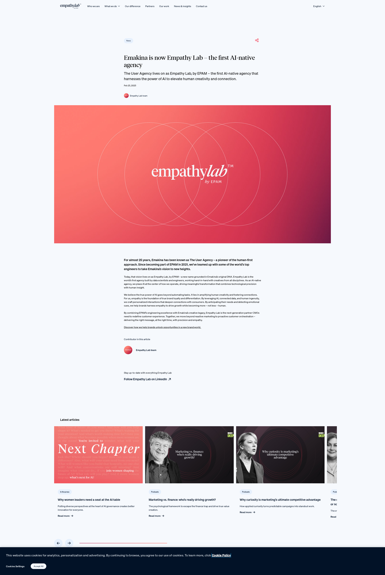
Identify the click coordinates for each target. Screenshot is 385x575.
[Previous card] (58, 543)
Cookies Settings (15, 566)
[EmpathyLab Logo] (70, 6)
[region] (192, 561)
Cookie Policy (221, 555)
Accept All (38, 566)
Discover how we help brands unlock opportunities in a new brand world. (162, 327)
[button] (257, 40)
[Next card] (69, 543)
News (128, 41)
